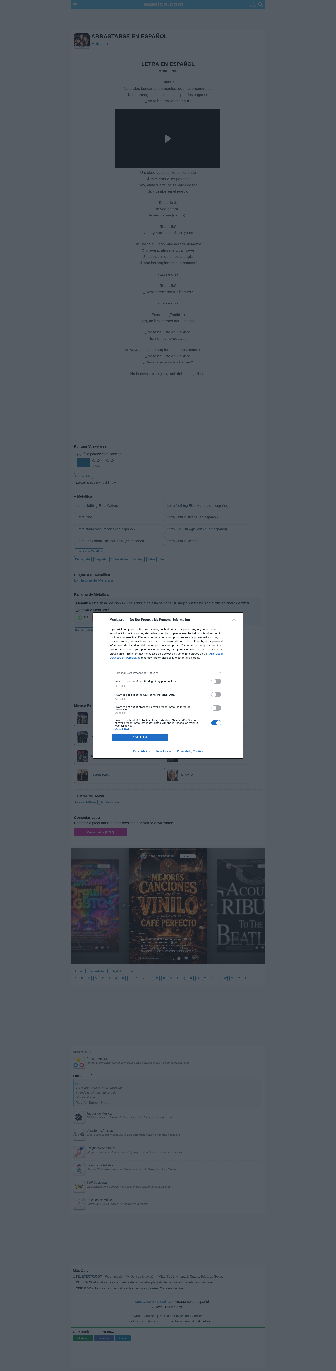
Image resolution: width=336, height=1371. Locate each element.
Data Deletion (141, 751)
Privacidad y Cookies (190, 751)
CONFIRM (140, 737)
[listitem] (168, 673)
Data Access (163, 751)
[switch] (216, 681)
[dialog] (168, 685)
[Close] (235, 620)
